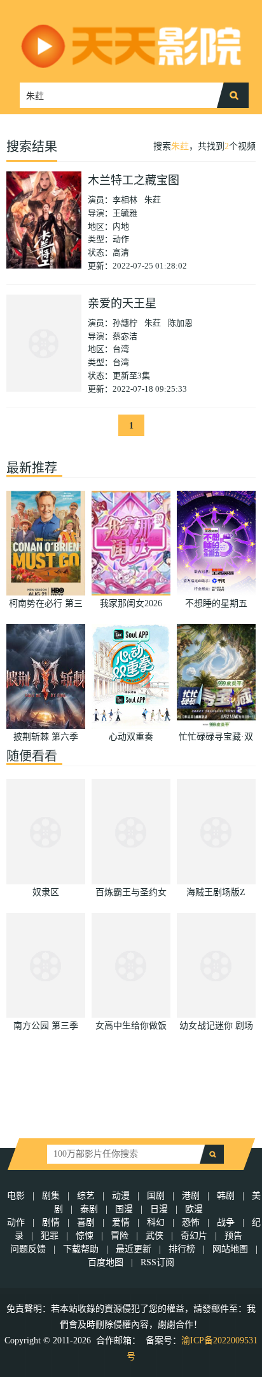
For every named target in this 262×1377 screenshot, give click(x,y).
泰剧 (89, 1209)
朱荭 (180, 146)
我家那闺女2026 (131, 603)
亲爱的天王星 (122, 303)
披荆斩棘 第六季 (45, 737)
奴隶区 (45, 892)
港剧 (191, 1196)
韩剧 (226, 1196)
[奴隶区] (45, 831)
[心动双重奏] (131, 676)
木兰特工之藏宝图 (133, 180)
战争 (226, 1222)
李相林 (125, 199)
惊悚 (84, 1236)
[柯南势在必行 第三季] (45, 543)
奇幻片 (194, 1236)
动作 (16, 1222)
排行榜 (182, 1249)
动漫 (121, 1196)
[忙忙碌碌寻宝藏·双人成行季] (216, 676)
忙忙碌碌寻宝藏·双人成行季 (216, 738)
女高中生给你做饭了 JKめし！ (131, 1027)
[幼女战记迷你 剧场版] (216, 965)
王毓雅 (125, 213)
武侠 (154, 1236)
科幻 (156, 1222)
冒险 (119, 1236)
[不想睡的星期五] (216, 543)
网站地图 (230, 1249)
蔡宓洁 (125, 336)
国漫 (124, 1209)
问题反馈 (29, 1249)
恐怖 (191, 1222)
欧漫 (194, 1209)
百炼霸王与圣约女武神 (131, 894)
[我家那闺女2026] (131, 543)
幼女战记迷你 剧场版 (216, 1027)
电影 (16, 1196)
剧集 (51, 1196)
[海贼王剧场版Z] (216, 831)
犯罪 (50, 1236)
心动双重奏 (131, 737)
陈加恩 (180, 323)
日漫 (159, 1209)
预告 (233, 1236)
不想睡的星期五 (216, 603)
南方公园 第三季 (45, 1025)
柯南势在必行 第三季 (46, 605)
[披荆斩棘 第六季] (45, 676)
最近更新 (133, 1249)
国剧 (156, 1196)
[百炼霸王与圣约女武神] (131, 831)
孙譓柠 (125, 323)
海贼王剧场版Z (215, 892)
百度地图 (105, 1262)
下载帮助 (81, 1249)
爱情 (121, 1222)
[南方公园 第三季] (45, 965)
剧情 (51, 1222)
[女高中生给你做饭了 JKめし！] (131, 965)
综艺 (86, 1196)
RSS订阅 (157, 1262)
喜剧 (86, 1222)
